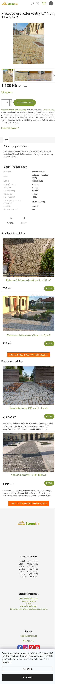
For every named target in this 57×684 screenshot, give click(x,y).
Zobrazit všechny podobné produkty (28, 503)
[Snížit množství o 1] (10, 104)
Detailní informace (8, 128)
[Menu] (51, 3)
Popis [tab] (6, 140)
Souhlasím (28, 677)
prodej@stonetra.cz (28, 636)
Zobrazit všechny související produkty (28, 355)
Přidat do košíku (26, 103)
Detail (49, 288)
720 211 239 (28, 641)
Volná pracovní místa (38, 609)
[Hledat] (32, 3)
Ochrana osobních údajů (20, 609)
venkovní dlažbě (49, 110)
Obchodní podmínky (28, 606)
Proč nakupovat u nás (28, 598)
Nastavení (27, 669)
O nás (28, 604)
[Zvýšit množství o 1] (10, 101)
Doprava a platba (28, 601)
